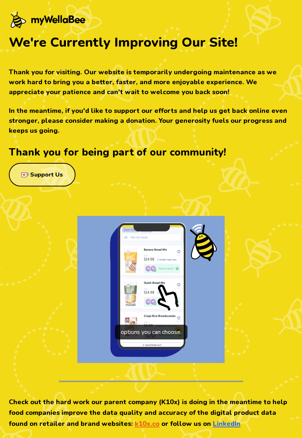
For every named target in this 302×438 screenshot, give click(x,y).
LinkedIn (226, 423)
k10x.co (147, 423)
